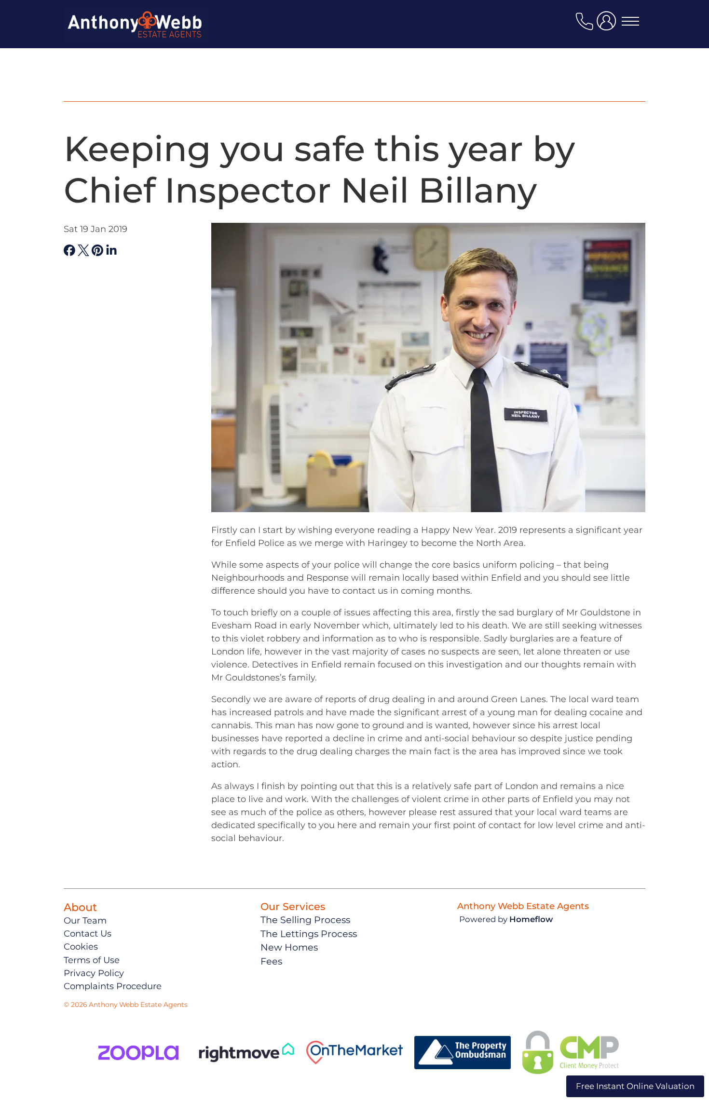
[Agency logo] (136, 36)
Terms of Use (92, 960)
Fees (271, 961)
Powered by (506, 919)
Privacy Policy (94, 973)
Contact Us (87, 933)
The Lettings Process (308, 933)
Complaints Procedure (113, 986)
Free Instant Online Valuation (635, 1086)
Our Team (85, 920)
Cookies (81, 946)
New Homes (289, 947)
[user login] (608, 25)
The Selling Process (305, 919)
